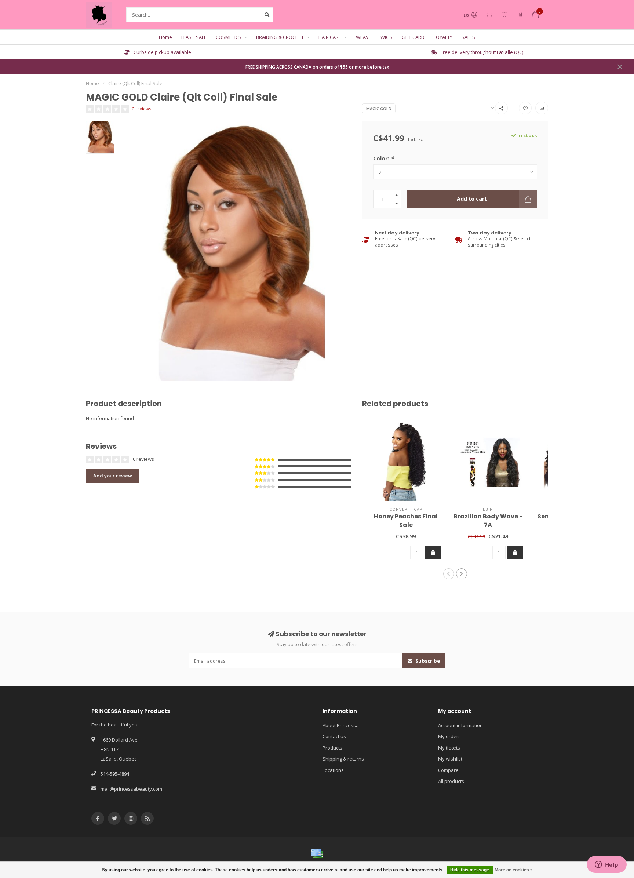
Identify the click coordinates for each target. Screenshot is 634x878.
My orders (449, 736)
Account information (460, 725)
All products (451, 781)
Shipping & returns (343, 758)
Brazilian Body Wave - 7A (487, 520)
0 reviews (142, 109)
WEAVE (363, 37)
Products (332, 747)
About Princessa (341, 725)
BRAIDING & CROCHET (280, 37)
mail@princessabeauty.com (131, 789)
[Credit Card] (317, 853)
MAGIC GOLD (378, 108)
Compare (448, 770)
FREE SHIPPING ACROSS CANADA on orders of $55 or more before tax (317, 67)
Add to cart (472, 198)
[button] (448, 573)
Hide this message (469, 869)
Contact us (334, 736)
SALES (468, 37)
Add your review (112, 475)
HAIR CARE (329, 37)
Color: (383, 158)
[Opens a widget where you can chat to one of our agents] (606, 865)
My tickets (449, 747)
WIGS (386, 37)
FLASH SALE (194, 37)
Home (165, 37)
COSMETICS (228, 37)
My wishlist (450, 758)
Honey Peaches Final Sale (406, 520)
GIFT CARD (413, 37)
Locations (333, 770)
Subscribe (427, 660)
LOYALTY (443, 37)
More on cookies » (514, 869)
